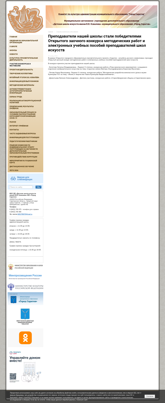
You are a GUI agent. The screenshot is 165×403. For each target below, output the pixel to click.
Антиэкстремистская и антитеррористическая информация (21, 91)
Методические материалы (22, 85)
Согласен (149, 396)
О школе (13, 46)
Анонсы (13, 50)
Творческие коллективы (21, 73)
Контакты (14, 130)
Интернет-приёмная (19, 126)
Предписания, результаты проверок (22, 107)
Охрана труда (16, 97)
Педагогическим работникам (23, 141)
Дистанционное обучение (22, 166)
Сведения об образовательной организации (24, 41)
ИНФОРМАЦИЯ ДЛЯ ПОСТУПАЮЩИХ (24, 137)
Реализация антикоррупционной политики (25, 102)
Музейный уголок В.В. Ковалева (24, 77)
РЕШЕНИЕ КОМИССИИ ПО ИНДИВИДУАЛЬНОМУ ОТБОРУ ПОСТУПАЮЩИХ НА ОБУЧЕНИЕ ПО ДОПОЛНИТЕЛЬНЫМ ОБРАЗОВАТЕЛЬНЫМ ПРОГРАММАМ (24, 149)
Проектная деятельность (21, 70)
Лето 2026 (14, 170)
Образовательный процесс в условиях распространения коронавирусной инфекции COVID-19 (23, 115)
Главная (13, 37)
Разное (13, 122)
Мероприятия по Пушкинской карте (23, 162)
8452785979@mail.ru (25, 214)
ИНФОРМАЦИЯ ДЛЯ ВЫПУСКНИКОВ (24, 81)
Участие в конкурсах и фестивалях (20, 65)
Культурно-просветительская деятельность (24, 59)
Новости (14, 54)
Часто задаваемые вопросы (23, 133)
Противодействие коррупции (23, 157)
